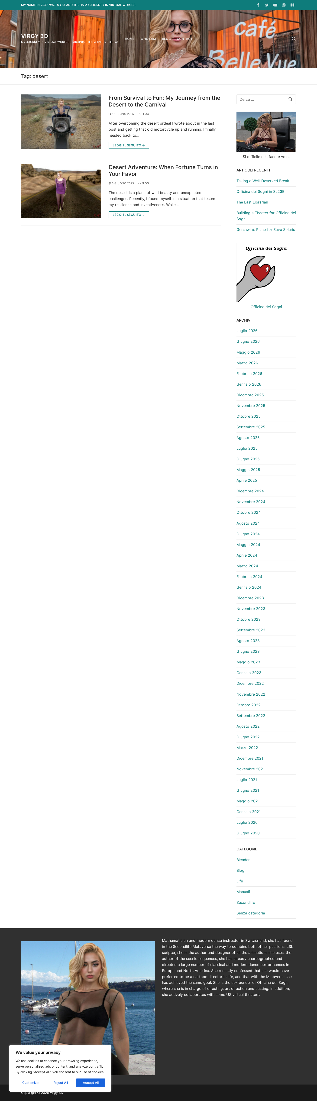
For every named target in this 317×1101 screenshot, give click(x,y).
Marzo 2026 (247, 363)
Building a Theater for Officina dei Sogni (266, 215)
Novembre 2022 (250, 694)
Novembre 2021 (250, 769)
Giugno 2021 (247, 790)
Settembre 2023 (250, 630)
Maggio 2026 (248, 352)
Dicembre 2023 (250, 598)
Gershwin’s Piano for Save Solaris (265, 229)
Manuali (243, 891)
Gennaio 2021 (248, 811)
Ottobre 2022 (248, 705)
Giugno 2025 (248, 459)
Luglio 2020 (247, 822)
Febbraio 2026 (249, 373)
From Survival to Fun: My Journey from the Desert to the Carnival (164, 101)
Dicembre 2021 (249, 758)
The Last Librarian (252, 202)
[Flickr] (292, 5)
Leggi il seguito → (129, 145)
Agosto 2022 (248, 726)
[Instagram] (284, 5)
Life (239, 881)
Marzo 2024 (247, 566)
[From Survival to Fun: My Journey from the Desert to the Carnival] (61, 121)
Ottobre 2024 (248, 512)
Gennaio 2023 (248, 672)
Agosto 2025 (248, 437)
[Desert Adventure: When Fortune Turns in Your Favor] (61, 191)
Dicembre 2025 (250, 395)
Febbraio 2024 (249, 576)
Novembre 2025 (250, 405)
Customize (30, 1083)
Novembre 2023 (250, 608)
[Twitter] (267, 5)
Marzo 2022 (247, 747)
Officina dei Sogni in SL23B (260, 191)
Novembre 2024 (250, 501)
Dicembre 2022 (250, 683)
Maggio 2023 (248, 662)
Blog (145, 114)
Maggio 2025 (248, 469)
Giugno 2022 (248, 737)
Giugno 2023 (248, 651)
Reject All (61, 1083)
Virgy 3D (34, 36)
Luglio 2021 (246, 779)
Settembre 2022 (250, 715)
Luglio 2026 (247, 330)
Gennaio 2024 (248, 587)
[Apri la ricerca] (294, 39)
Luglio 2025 (247, 448)
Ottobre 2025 (248, 416)
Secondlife (245, 902)
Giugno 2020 (248, 833)
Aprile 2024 (246, 555)
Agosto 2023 (248, 640)
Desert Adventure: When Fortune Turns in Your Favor (163, 170)
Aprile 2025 (246, 480)
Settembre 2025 (250, 427)
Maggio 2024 (248, 544)
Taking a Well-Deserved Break (262, 180)
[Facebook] (258, 5)
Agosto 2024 (248, 523)
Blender (243, 859)
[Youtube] (275, 5)
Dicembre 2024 (250, 491)
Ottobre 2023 (248, 619)
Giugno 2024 (248, 534)
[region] (60, 1068)
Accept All (91, 1083)
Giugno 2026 (248, 341)
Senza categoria (250, 913)
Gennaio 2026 (248, 384)
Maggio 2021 (247, 801)
